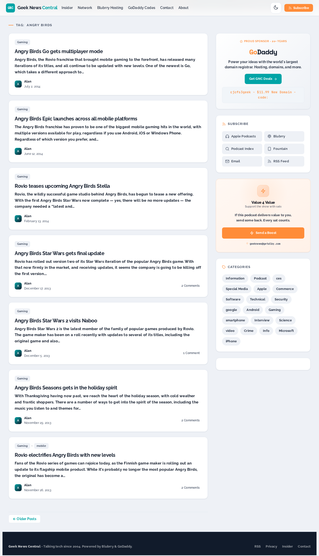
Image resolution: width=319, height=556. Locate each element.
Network (85, 8)
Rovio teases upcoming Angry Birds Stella (62, 186)
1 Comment (191, 354)
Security (281, 299)
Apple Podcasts (243, 136)
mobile (41, 446)
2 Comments (190, 286)
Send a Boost (266, 233)
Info (266, 331)
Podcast (260, 278)
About (183, 8)
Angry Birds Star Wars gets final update (59, 253)
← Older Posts (24, 519)
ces (279, 278)
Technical (257, 299)
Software (233, 299)
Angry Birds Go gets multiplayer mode (59, 51)
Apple (262, 289)
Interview (262, 320)
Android (252, 310)
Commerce (285, 289)
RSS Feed (281, 161)
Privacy (271, 546)
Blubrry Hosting (110, 8)
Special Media (237, 289)
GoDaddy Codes (141, 8)
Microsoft (286, 331)
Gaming (22, 42)
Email (235, 161)
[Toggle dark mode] (275, 7)
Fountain (280, 149)
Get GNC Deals (260, 79)
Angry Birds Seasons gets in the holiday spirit (66, 388)
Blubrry (279, 136)
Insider (67, 8)
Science (285, 320)
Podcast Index (242, 149)
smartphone (235, 320)
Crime (248, 331)
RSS (257, 546)
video (230, 331)
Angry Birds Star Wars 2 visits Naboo (56, 321)
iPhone (231, 341)
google (231, 310)
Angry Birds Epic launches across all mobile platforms (76, 119)
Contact (166, 8)
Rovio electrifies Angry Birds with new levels (65, 455)
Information (235, 278)
